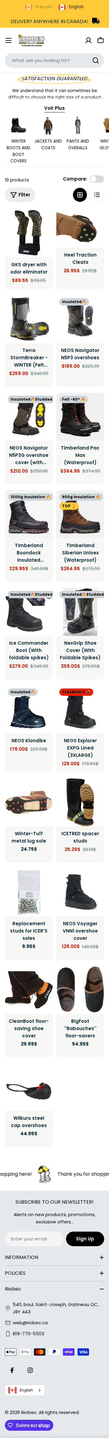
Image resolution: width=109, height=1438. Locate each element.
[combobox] (54, 60)
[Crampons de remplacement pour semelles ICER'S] (29, 892)
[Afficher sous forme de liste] (97, 195)
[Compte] (88, 40)
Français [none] (43, 6)
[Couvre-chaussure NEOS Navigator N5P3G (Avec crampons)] (29, 417)
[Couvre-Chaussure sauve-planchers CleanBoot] (29, 990)
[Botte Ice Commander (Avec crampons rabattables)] (29, 612)
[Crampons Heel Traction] (80, 228)
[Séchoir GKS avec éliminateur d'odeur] (29, 233)
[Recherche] (95, 60)
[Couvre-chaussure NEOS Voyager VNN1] (80, 892)
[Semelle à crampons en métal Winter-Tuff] (29, 802)
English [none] (76, 6)
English (26, 1390)
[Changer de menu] (8, 40)
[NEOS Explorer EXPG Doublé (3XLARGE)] (80, 709)
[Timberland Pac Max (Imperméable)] (80, 417)
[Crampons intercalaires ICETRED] (80, 802)
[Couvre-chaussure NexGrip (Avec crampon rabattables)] (80, 612)
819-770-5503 (28, 1333)
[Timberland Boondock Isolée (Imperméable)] (29, 514)
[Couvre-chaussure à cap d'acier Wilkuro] (29, 1087)
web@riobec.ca (30, 1322)
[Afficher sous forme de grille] (80, 195)
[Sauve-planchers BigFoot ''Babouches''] (80, 990)
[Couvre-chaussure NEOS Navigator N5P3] (80, 319)
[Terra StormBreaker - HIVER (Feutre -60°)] (29, 319)
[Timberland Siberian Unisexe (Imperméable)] (80, 514)
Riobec (29, 1412)
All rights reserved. (59, 1412)
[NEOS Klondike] (29, 709)
